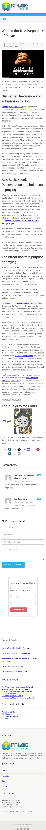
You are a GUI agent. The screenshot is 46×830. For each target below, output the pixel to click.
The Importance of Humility (11, 694)
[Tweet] (19, 449)
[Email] (19, 453)
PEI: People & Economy (10, 716)
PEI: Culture (6, 714)
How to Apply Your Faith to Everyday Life (16, 689)
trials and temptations (24, 356)
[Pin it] (38, 449)
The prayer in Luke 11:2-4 (12, 107)
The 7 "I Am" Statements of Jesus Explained (17, 687)
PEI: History (5, 718)
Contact (5, 786)
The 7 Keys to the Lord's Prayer (12, 696)
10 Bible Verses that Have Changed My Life (17, 691)
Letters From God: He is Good (14, 671)
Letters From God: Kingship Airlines (16, 653)
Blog (3, 781)
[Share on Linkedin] (9, 453)
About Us (5, 776)
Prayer (16, 46)
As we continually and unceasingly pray (18, 303)
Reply (39, 475)
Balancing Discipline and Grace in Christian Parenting (19, 659)
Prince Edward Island (9, 712)
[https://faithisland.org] (15, 6)
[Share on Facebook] (9, 449)
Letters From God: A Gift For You (15, 648)
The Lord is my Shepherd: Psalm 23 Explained (18, 698)
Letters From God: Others (12, 666)
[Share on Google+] (28, 449)
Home (4, 771)
